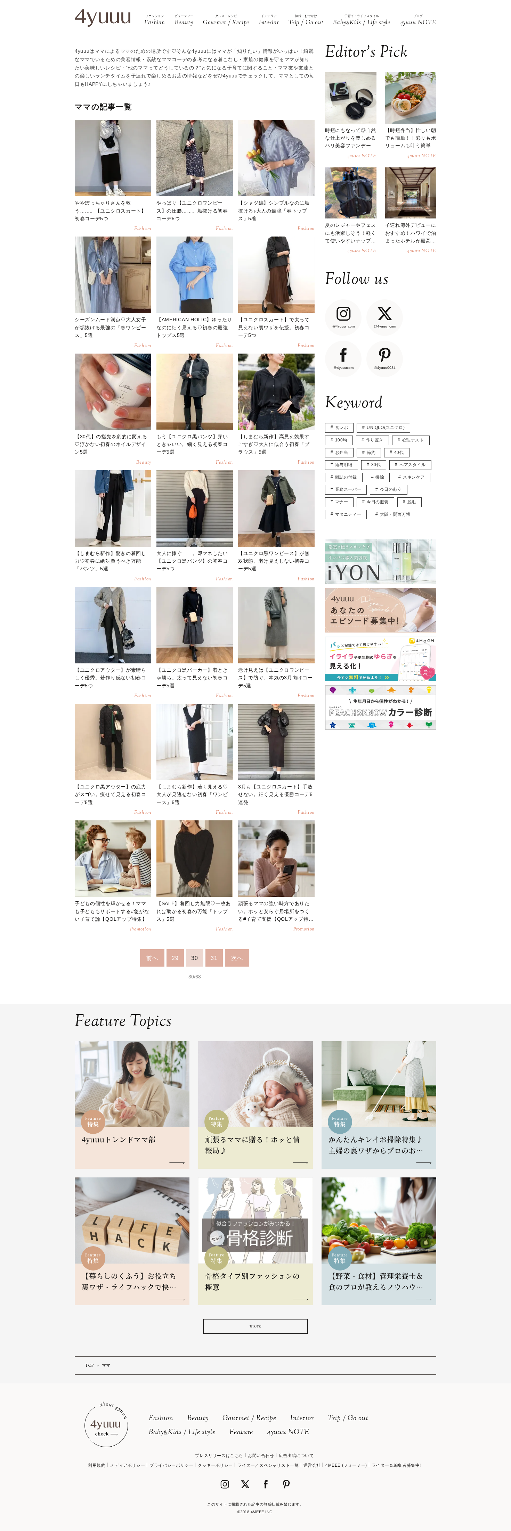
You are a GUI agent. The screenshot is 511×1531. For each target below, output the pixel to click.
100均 (341, 440)
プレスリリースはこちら (219, 1455)
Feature (241, 1432)
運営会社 (312, 1465)
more (255, 1326)
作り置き (374, 440)
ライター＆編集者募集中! (396, 1465)
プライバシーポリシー (171, 1465)
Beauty (198, 1419)
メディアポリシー (127, 1465)
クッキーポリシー (215, 1465)
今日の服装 (378, 501)
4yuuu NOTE (288, 1432)
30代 (376, 464)
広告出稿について (296, 1455)
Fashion (161, 1419)
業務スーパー (348, 489)
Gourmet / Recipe (249, 1419)
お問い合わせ (261, 1455)
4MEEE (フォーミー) (346, 1465)
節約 (371, 452)
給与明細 (343, 464)
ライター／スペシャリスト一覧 (268, 1465)
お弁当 (341, 452)
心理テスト (413, 440)
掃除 (379, 477)
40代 (399, 452)
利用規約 (96, 1465)
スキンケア (414, 477)
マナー (341, 501)
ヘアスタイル (412, 464)
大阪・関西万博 (395, 514)
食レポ (341, 427)
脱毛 (411, 501)
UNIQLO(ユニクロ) (386, 427)
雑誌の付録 (346, 477)
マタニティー (348, 514)
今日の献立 (391, 489)
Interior (302, 1419)
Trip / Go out (348, 1419)
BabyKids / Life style (182, 1432)
